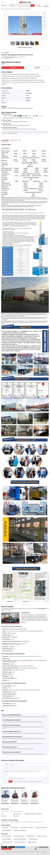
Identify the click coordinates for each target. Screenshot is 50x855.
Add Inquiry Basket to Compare (25, 47)
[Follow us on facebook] (40, 847)
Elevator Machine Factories (19, 836)
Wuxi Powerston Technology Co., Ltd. (11, 57)
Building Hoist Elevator (33, 839)
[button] (2, 2)
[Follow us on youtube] (45, 847)
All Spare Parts (16, 816)
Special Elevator (5, 827)
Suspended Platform (13, 656)
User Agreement (31, 851)
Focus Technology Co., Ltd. (16, 851)
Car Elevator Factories (31, 836)
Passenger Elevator (14, 827)
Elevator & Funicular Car (16, 9)
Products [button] (12, 5)
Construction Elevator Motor (19, 842)
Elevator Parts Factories (6, 836)
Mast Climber (3, 816)
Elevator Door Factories (42, 836)
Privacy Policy (43, 851)
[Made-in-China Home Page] (25, 2)
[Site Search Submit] (32, 5)
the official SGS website (30, 608)
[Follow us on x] (41, 847)
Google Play (12, 847)
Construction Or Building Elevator (20, 839)
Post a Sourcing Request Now (35, 781)
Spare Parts (39, 656)
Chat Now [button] (38, 67)
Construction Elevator (26, 9)
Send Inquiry (13, 67)
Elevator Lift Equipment (6, 839)
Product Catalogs (18, 811)
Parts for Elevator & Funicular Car (27, 827)
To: (7, 768)
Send (10, 781)
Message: (6, 771)
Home (2, 9)
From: (7, 764)
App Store (4, 847)
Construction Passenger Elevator (20, 830)
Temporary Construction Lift (41, 827)
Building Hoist (21, 656)
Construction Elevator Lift (7, 842)
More (2, 844)
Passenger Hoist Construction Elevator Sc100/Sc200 (34, 801)
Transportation (7, 9)
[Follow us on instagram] (43, 847)
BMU (35, 656)
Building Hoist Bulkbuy (32, 842)
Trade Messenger (20, 847)
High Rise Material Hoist (6, 830)
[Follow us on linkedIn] (35, 848)
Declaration (38, 851)
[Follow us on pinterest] (47, 847)
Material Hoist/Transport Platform (31, 813)
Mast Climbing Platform (29, 656)
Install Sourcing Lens (7, 848)
